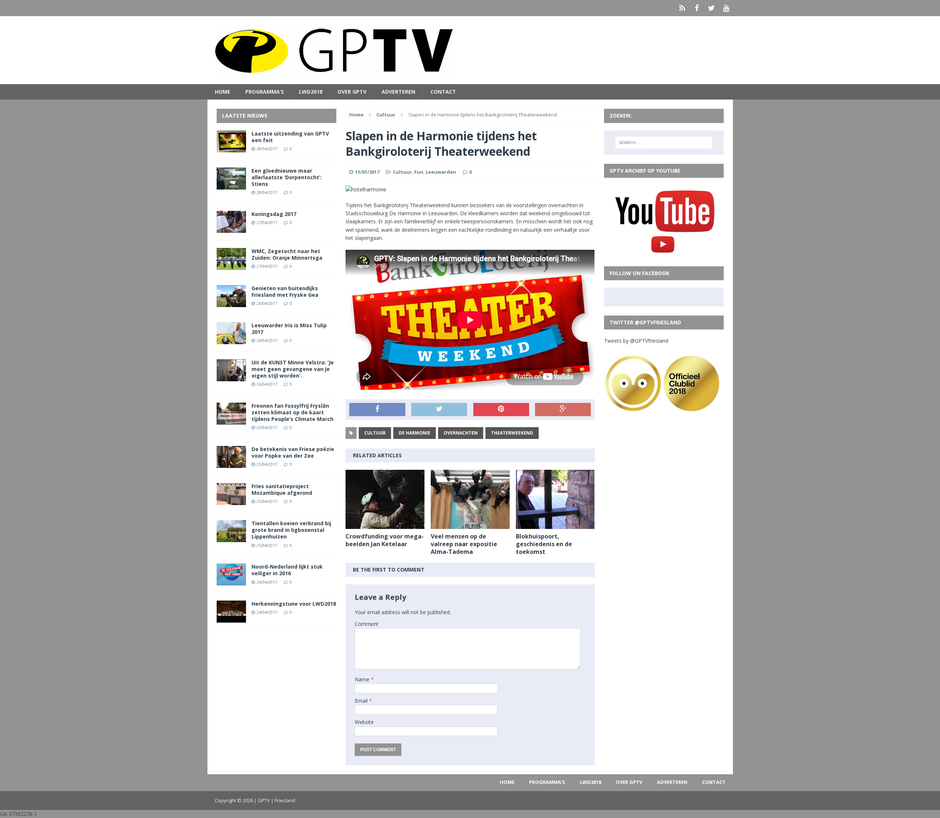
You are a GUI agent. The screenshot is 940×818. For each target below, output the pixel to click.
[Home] (682, 8)
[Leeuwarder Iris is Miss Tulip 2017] (231, 339)
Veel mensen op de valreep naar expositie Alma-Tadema (464, 544)
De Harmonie (414, 433)
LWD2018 (310, 91)
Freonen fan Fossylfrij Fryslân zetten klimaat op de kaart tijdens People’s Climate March (292, 412)
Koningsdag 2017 (274, 213)
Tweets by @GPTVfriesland (636, 340)
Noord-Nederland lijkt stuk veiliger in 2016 (287, 570)
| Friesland (283, 800)
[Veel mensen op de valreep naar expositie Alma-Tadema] (470, 524)
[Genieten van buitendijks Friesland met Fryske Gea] (231, 302)
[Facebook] (697, 8)
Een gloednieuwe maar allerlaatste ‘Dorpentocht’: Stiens (287, 177)
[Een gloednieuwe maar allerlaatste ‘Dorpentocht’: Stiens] (231, 184)
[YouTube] (726, 8)
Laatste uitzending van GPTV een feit (290, 137)
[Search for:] (663, 142)
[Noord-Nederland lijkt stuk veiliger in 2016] (231, 581)
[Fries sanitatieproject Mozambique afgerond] (231, 500)
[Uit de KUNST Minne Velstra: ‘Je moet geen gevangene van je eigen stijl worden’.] (231, 376)
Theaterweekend (512, 433)
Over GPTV (351, 91)
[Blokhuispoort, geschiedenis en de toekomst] (555, 524)
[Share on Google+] (563, 409)
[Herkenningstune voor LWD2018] (231, 618)
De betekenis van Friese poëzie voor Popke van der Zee (293, 452)
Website (364, 721)
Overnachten (461, 433)
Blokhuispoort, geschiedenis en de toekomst (544, 544)
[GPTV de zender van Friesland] (470, 50)
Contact (443, 91)
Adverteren (398, 91)
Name (363, 679)
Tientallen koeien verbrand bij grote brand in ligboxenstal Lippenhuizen (291, 530)
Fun (418, 172)
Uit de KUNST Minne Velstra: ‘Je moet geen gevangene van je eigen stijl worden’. (293, 369)
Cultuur (402, 172)
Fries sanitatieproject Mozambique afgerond (282, 489)
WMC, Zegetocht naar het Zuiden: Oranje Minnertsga (287, 254)
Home (222, 91)
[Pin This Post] (501, 409)
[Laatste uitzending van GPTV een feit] (231, 147)
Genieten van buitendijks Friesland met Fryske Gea (285, 291)
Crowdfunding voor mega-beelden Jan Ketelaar (385, 540)
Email (362, 700)
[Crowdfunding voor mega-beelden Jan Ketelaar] (385, 524)
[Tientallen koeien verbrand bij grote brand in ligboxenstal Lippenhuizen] (231, 537)
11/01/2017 (367, 172)
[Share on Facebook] (377, 409)
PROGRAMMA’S (264, 91)
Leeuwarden (441, 172)
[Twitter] (711, 8)
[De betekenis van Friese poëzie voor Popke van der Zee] (231, 463)
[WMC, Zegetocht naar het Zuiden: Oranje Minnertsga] (231, 265)
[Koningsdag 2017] (231, 228)
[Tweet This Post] (439, 409)
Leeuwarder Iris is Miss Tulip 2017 (289, 328)
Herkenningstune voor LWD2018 (294, 603)
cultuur (375, 433)
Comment (367, 623)
